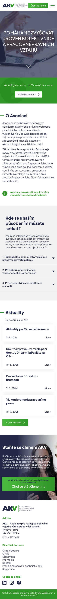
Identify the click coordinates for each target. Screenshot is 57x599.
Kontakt (7, 562)
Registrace (8, 568)
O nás (5, 553)
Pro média (8, 559)
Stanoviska (8, 556)
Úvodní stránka (10, 550)
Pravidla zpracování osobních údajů (22, 565)
